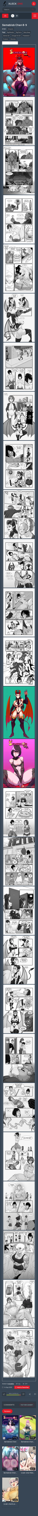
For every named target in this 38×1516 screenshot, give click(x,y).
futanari (5, 39)
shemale (13, 39)
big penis (19, 32)
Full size (14, 43)
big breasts (10, 32)
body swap (27, 32)
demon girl (6, 36)
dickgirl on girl (16, 36)
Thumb (6, 43)
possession (26, 36)
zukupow (10, 29)
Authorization (34, 4)
